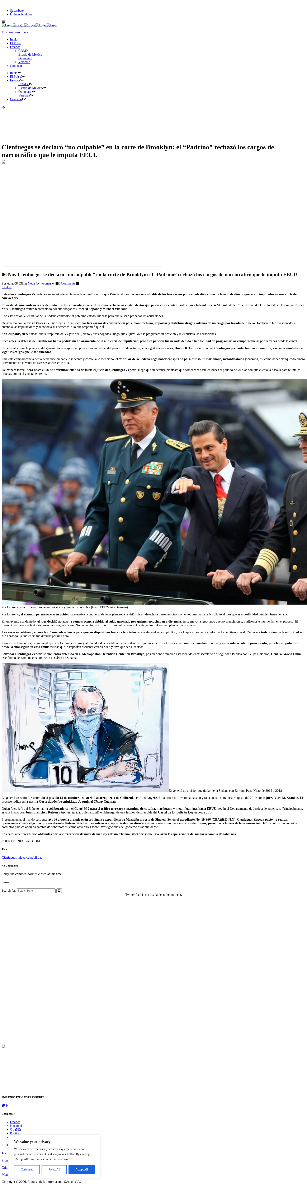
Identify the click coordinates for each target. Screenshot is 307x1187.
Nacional (16, 1125)
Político (15, 1133)
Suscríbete (17, 10)
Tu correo (8, 32)
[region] (54, 1157)
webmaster (48, 283)
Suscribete (21, 32)
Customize (27, 1169)
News (32, 283)
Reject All (54, 1169)
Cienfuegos (9, 857)
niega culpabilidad (30, 857)
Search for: (9, 890)
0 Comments (66, 283)
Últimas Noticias (21, 14)
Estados (15, 1122)
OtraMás (16, 1129)
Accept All (81, 1169)
